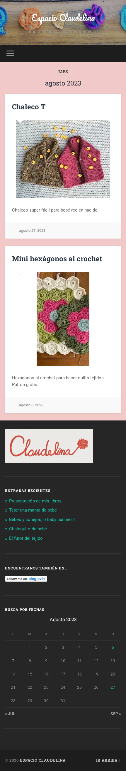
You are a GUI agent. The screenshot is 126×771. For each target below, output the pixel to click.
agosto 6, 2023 (31, 405)
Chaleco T (28, 106)
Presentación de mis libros (35, 501)
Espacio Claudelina (63, 17)
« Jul (10, 713)
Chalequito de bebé (28, 529)
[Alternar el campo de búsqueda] (116, 53)
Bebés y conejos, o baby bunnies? (42, 519)
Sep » (115, 713)
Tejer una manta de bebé (33, 510)
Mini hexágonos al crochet (57, 258)
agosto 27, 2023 (32, 230)
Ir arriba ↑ (108, 760)
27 (112, 687)
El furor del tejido (26, 538)
